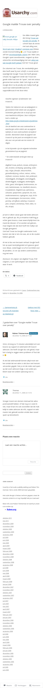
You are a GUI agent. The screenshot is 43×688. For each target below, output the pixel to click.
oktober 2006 (7, 626)
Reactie (33, 462)
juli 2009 (5, 537)
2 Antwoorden (7, 30)
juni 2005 (6, 670)
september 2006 (8, 628)
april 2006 (6, 642)
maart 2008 (6, 579)
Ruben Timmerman (20, 333)
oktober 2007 (7, 593)
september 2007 (8, 595)
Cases (24, 290)
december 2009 (8, 524)
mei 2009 (6, 543)
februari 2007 (7, 615)
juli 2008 (5, 568)
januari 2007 (7, 617)
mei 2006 (6, 640)
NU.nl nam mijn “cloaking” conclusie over (18, 49)
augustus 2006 (8, 631)
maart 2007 (6, 612)
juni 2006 (6, 637)
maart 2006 (6, 645)
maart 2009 (6, 548)
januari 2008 (7, 584)
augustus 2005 (8, 664)
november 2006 (8, 623)
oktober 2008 (7, 559)
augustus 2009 (8, 535)
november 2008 (8, 557)
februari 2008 (7, 582)
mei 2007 (6, 606)
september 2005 (8, 662)
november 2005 (8, 656)
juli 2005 (5, 667)
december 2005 (8, 653)
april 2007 (6, 609)
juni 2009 (6, 540)
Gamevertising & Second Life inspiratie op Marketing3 (11, 310)
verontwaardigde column (18, 54)
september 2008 (8, 562)
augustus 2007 (8, 598)
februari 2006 (7, 648)
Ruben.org (11, 509)
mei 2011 (6, 521)
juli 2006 (5, 634)
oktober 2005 (7, 659)
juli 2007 (5, 601)
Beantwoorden (8, 382)
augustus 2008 (8, 565)
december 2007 (8, 587)
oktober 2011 (7, 518)
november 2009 (8, 526)
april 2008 (6, 576)
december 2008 (8, 554)
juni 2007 (6, 604)
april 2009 (6, 546)
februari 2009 (7, 551)
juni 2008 (6, 570)
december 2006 (8, 620)
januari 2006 (7, 651)
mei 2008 (6, 573)
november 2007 (8, 590)
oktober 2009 (7, 529)
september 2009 (8, 532)
